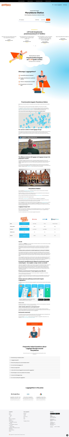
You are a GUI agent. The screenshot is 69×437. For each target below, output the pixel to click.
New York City (25, 416)
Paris (24, 417)
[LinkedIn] (59, 426)
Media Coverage (12, 426)
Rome (24, 418)
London (25, 415)
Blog (9, 417)
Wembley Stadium (27, 190)
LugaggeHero (29, 166)
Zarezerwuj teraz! (34, 324)
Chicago (25, 414)
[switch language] (53, 5)
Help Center (10, 423)
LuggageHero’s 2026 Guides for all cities (14, 427)
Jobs (10, 416)
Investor (11, 415)
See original (47, 39)
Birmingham (32, 191)
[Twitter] (55, 426)
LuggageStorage (25, 198)
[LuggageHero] (6, 5)
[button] (67, 435)
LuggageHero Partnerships (13, 422)
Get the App (65, 4)
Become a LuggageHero (58, 4)
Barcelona (25, 413)
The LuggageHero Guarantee (14, 424)
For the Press (10, 425)
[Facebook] (54, 426)
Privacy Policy (11, 428)
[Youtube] (58, 426)
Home (10, 413)
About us (10, 414)
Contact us (51, 426)
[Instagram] (57, 426)
